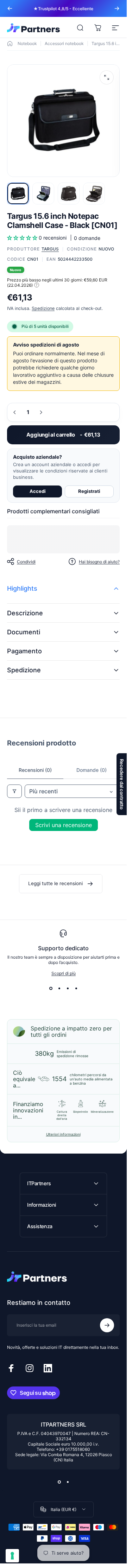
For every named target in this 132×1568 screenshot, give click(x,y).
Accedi (38, 491)
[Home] (10, 43)
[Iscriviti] (107, 1325)
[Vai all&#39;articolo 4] (94, 193)
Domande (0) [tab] (91, 770)
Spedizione (43, 308)
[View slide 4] (76, 988)
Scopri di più (63, 973)
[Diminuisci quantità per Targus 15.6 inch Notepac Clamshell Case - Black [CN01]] (14, 412)
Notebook (27, 43)
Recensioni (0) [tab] (35, 770)
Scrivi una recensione (63, 825)
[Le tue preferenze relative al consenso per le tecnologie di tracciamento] (12, 1555)
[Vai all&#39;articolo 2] (43, 193)
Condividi (26, 561)
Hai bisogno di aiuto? (99, 561)
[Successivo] (117, 8)
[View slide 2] (59, 988)
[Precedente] (10, 8)
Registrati (89, 491)
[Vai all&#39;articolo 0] (18, 193)
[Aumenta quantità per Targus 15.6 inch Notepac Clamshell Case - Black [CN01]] (40, 412)
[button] (23, 238)
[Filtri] (14, 791)
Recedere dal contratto (122, 784)
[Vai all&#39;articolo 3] (69, 193)
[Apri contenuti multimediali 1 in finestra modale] (107, 77)
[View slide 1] (50, 988)
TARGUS (50, 249)
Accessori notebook (64, 43)
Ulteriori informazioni (63, 1134)
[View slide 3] (67, 988)
